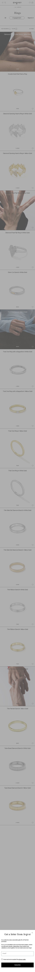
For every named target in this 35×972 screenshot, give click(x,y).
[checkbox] (2, 959)
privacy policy (22, 959)
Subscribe (17, 965)
